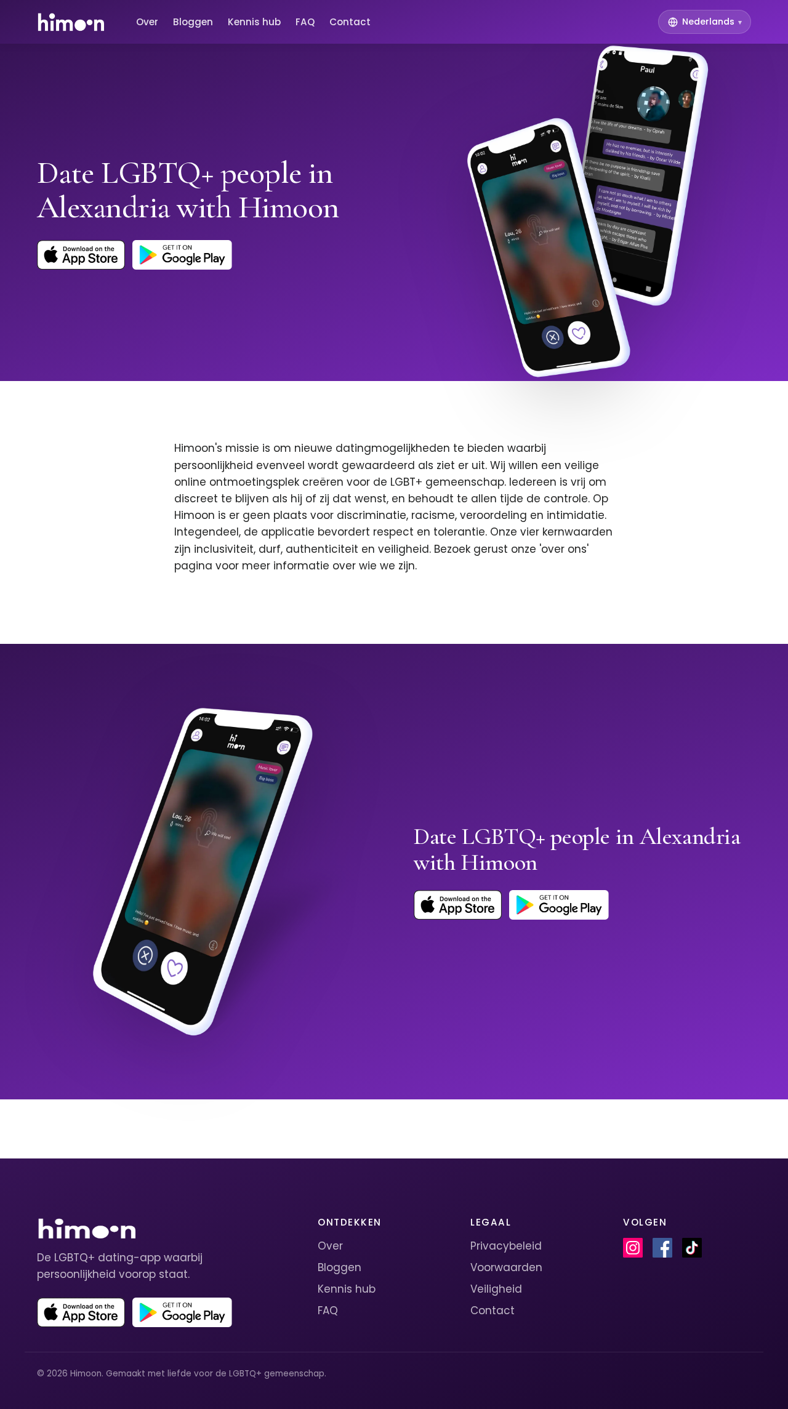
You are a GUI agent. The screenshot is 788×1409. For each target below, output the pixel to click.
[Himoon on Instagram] (633, 1248)
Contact (350, 21)
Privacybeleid (506, 1245)
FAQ (305, 21)
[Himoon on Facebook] (662, 1248)
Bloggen (193, 21)
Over (147, 21)
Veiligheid (496, 1289)
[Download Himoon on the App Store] (81, 255)
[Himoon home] (70, 22)
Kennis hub (254, 21)
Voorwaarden (506, 1267)
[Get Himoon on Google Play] (182, 255)
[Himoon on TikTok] (692, 1248)
